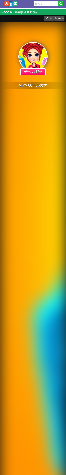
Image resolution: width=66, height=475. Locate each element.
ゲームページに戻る (17, 18)
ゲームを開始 (33, 71)
